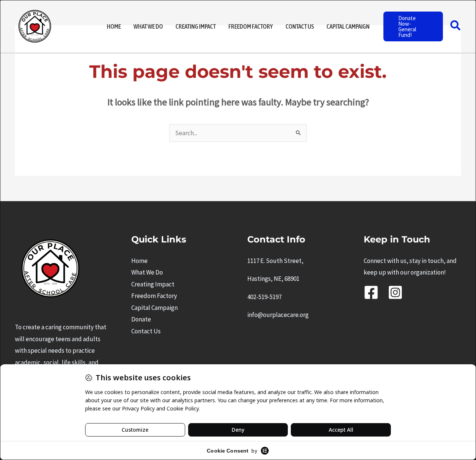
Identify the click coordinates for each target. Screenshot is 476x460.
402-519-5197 (264, 297)
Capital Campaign (154, 308)
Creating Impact (152, 284)
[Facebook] (371, 292)
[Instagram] (395, 292)
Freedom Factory (154, 296)
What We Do (147, 272)
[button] (413, 26)
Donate (141, 319)
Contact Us (146, 331)
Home (139, 261)
